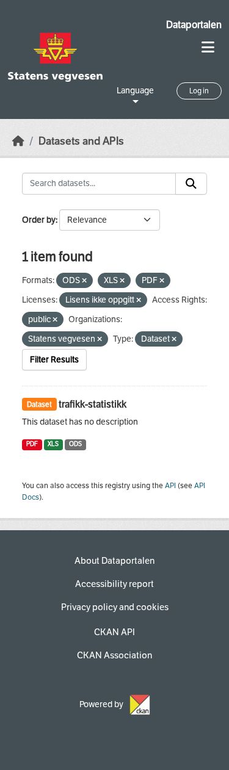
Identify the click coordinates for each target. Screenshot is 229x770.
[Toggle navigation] (208, 47)
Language (135, 90)
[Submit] (191, 184)
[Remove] (84, 281)
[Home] (18, 141)
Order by (39, 220)
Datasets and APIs (81, 141)
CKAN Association (114, 655)
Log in (199, 91)
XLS (53, 444)
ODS (75, 444)
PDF (32, 444)
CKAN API (114, 632)
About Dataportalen (114, 560)
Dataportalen (194, 25)
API (170, 485)
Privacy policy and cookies (115, 607)
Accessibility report (114, 583)
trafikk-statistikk (92, 404)
